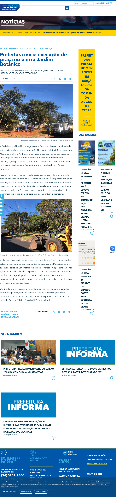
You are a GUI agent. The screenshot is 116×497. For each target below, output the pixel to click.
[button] (67, 8)
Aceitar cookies (41, 491)
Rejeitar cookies (26, 491)
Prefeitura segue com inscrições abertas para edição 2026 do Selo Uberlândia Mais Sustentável (106, 190)
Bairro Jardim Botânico (13, 49)
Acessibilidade (103, 3)
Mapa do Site (94, 474)
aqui (40, 470)
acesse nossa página (97, 464)
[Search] (96, 3)
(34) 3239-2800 (12, 475)
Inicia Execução (36, 49)
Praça (49, 49)
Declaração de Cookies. (12, 487)
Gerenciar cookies (10, 491)
